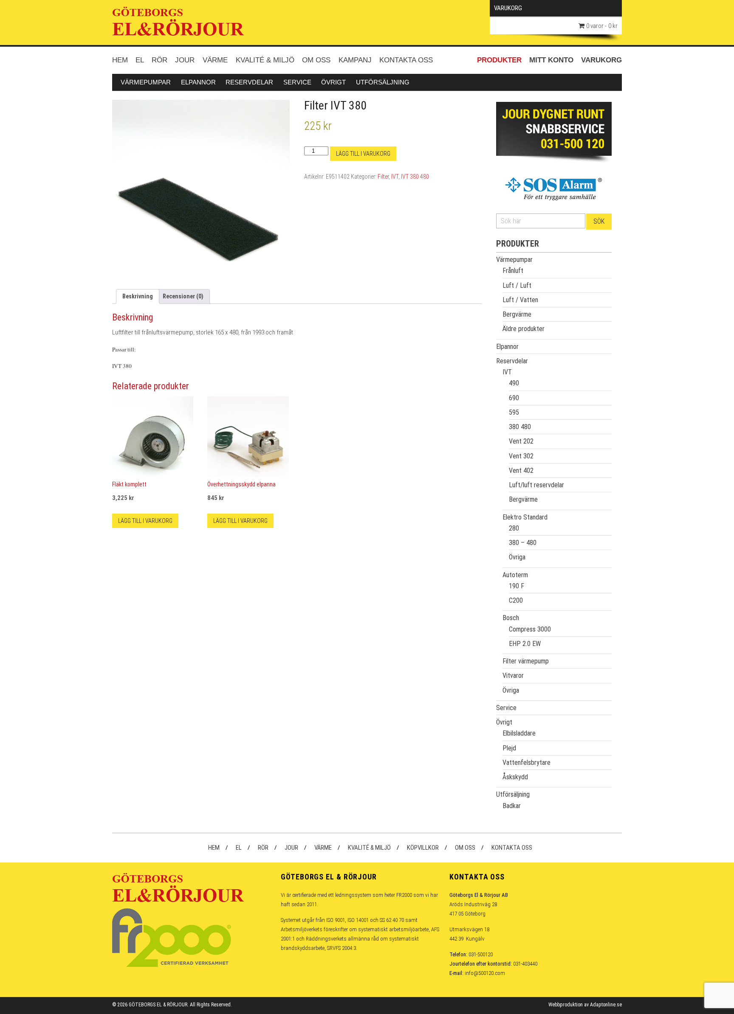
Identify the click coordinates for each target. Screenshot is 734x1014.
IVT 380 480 (415, 176)
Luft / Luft (517, 285)
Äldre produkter (524, 329)
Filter (383, 176)
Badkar (512, 806)
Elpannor (198, 82)
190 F (516, 586)
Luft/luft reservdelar (536, 485)
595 (514, 412)
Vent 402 (521, 470)
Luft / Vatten (520, 300)
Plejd (509, 748)
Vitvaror (513, 675)
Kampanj (355, 60)
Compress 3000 (530, 629)
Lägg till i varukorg (363, 153)
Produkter (499, 60)
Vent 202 (521, 441)
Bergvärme (517, 314)
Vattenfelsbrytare (526, 762)
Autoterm (515, 575)
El (140, 60)
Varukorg (601, 60)
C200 (516, 600)
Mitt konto (551, 60)
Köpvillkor (423, 847)
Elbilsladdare (519, 733)
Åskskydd (515, 777)
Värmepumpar (146, 82)
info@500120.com (485, 973)
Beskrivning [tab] (137, 296)
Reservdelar (249, 82)
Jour (185, 60)
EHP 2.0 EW (525, 644)
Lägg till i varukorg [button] (145, 520)
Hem (120, 60)
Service (297, 82)
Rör (159, 60)
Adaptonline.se (606, 1005)
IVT (394, 176)
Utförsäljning (382, 82)
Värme (215, 60)
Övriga (517, 557)
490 (514, 383)
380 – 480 (522, 543)
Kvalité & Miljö (265, 60)
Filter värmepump (526, 661)
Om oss (316, 60)
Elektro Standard (525, 517)
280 (514, 528)
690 (514, 398)
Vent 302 (521, 456)
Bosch (511, 618)
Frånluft (513, 271)
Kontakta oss (406, 60)
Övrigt (333, 82)
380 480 (520, 427)
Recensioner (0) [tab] (183, 296)
